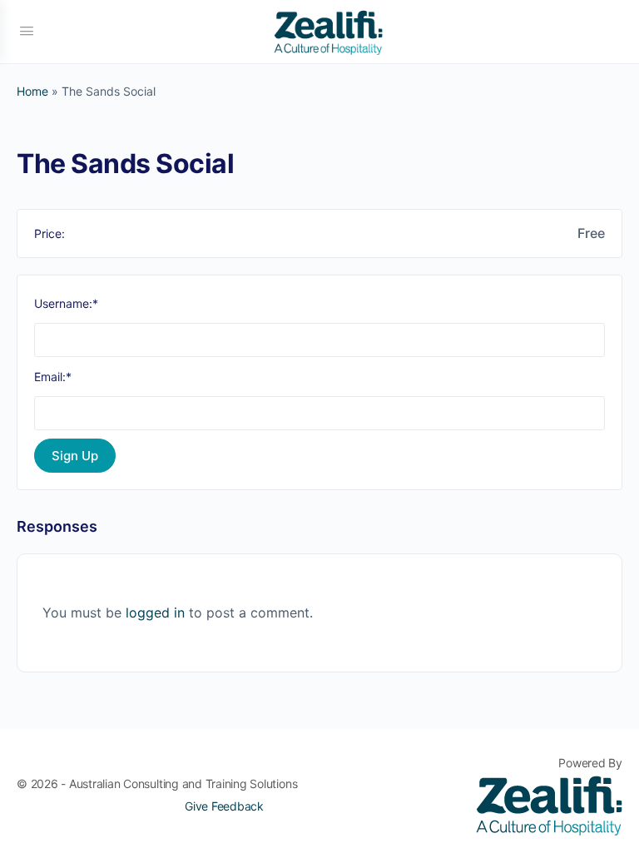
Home (32, 91)
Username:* (66, 303)
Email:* (53, 376)
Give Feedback (224, 806)
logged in (155, 612)
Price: (49, 233)
